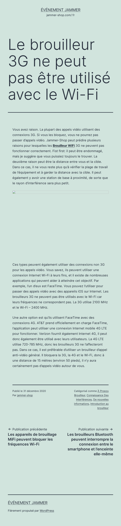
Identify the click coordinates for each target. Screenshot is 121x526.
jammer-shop (25, 395)
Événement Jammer (60, 10)
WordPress (47, 510)
